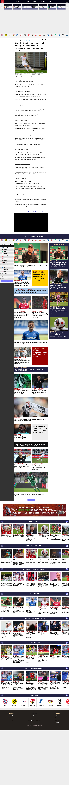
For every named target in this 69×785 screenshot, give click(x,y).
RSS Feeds (57, 720)
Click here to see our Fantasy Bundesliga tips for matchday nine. (30, 211)
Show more (31, 500)
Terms (34, 715)
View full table (6, 281)
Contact (11, 717)
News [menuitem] (17, 1)
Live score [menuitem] (25, 1)
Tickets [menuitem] (51, 1)
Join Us (11, 720)
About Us (12, 715)
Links (57, 722)
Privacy (34, 717)
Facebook (57, 717)
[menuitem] (7, 1)
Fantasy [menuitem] (42, 1)
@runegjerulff (26, 40)
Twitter (57, 715)
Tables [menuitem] (34, 1)
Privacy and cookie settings (34, 720)
